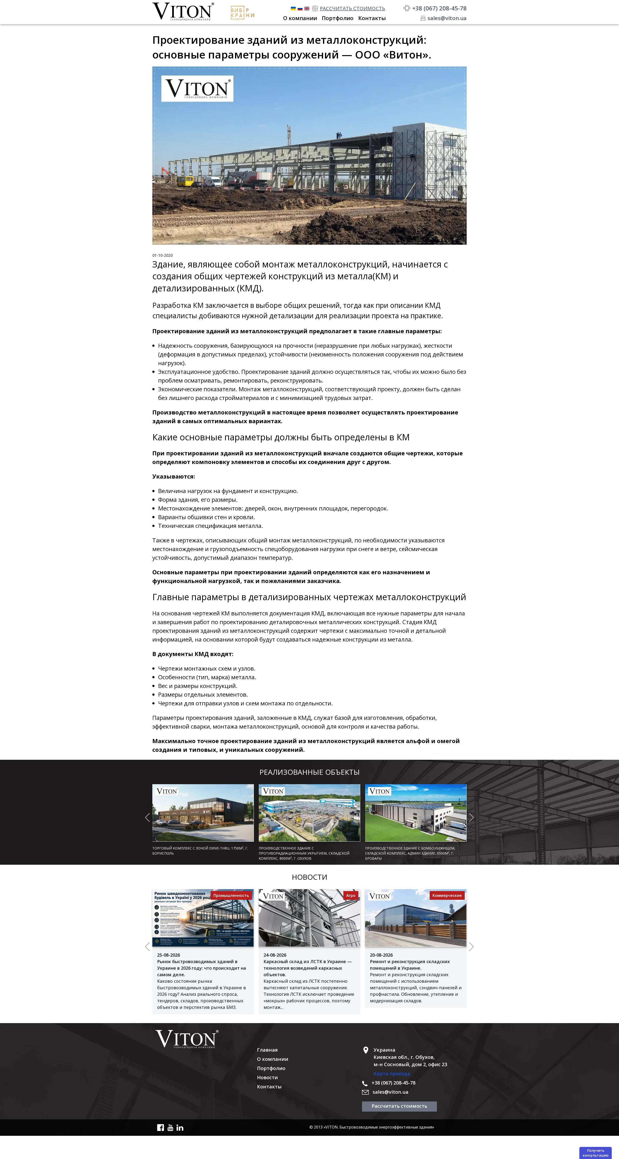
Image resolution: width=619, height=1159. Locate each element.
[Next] (471, 817)
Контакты (269, 1086)
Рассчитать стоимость (399, 1106)
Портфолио (271, 1068)
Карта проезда (392, 1073)
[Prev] (147, 817)
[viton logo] (187, 11)
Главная (267, 1050)
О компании (272, 1059)
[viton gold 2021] (244, 13)
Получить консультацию (596, 1153)
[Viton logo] (204, 1039)
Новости (267, 1077)
